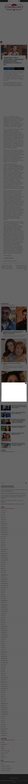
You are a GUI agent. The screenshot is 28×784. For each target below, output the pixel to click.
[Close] (26, 383)
